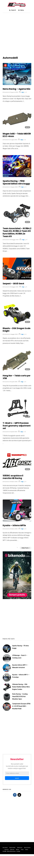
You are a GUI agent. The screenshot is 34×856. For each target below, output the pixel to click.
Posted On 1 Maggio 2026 (11, 334)
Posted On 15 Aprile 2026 (10, 381)
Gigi (22, 92)
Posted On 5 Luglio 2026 (10, 139)
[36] (17, 371)
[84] (17, 471)
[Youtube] (19, 795)
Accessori (5, 847)
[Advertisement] (17, 35)
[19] (17, 418)
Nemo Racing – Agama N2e (16, 89)
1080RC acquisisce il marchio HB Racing (13, 477)
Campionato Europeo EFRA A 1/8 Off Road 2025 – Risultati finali (21, 706)
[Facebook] (15, 795)
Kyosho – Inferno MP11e (14, 525)
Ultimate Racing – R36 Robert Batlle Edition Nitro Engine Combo (21, 686)
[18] (17, 129)
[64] (17, 224)
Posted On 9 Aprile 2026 (10, 431)
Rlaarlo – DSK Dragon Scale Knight (16, 329)
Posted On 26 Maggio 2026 (11, 239)
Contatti (18, 851)
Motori (17, 849)
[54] (17, 324)
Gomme (7, 849)
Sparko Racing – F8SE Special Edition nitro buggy (16, 182)
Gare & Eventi (27, 847)
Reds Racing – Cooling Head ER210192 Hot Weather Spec (20, 696)
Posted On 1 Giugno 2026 (11, 187)
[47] (17, 84)
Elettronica (19, 847)
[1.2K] (17, 521)
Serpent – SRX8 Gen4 (13, 283)
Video (26, 849)
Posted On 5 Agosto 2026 (11, 92)
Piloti (22, 849)
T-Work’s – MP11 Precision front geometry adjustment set (17, 426)
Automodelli (12, 847)
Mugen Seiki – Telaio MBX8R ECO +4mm (17, 135)
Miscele (12, 849)
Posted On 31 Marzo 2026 (10, 481)
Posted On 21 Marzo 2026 (10, 529)
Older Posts (25, 548)
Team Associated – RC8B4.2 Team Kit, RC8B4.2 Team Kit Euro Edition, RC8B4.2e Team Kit (17, 232)
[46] (17, 176)
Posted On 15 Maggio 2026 (11, 287)
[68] (17, 279)
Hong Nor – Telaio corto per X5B (16, 377)
